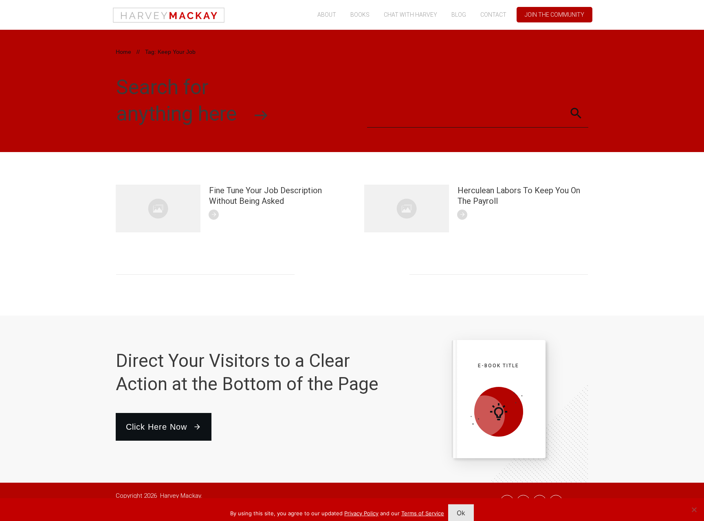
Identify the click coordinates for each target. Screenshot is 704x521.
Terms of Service (422, 513)
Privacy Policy (361, 513)
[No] (694, 510)
